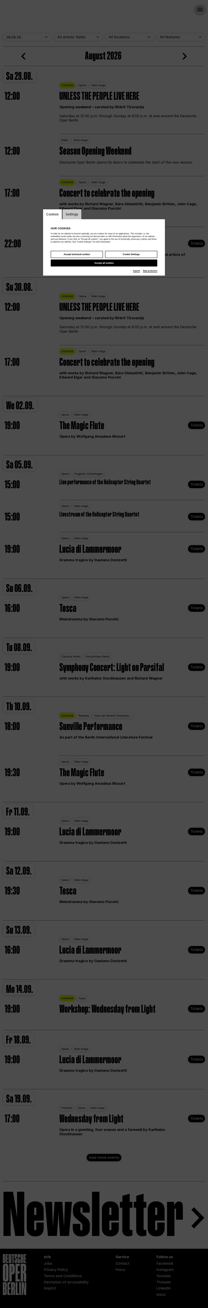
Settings (72, 214)
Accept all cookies (104, 263)
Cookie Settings (131, 254)
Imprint (136, 271)
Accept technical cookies (77, 254)
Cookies (52, 214)
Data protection (150, 271)
